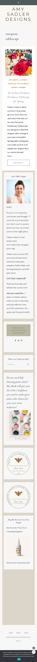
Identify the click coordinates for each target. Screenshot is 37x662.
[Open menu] (18, 2)
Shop (26, 632)
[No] (35, 656)
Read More (18, 162)
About (18, 632)
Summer (22, 87)
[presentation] (18, 62)
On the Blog (22, 84)
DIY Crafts (13, 80)
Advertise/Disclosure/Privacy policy (18, 639)
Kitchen (23, 80)
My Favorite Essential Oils (18, 563)
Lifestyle (12, 84)
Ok (19, 659)
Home (11, 632)
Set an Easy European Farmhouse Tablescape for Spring (18, 97)
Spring (14, 87)
